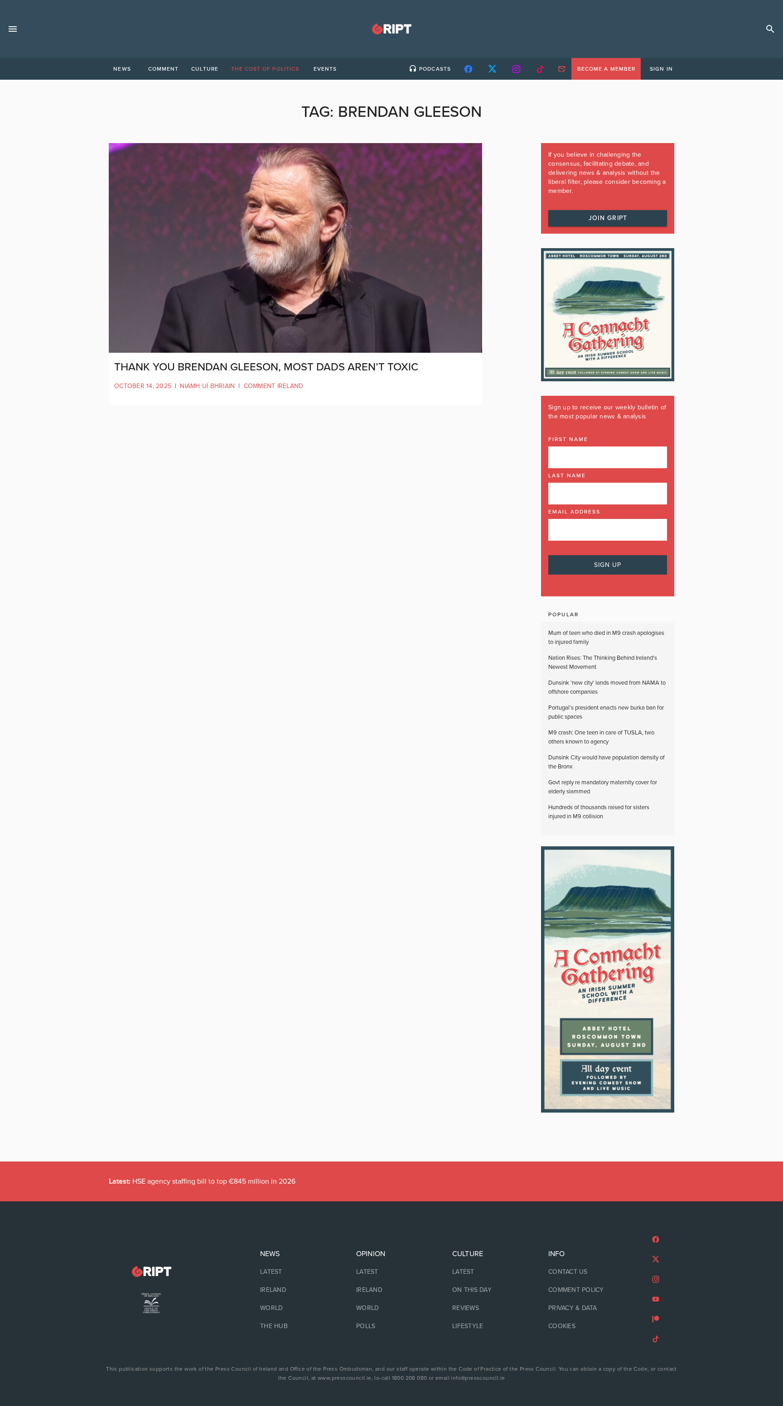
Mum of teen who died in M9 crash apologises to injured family (606, 637)
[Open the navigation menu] (13, 29)
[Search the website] (770, 29)
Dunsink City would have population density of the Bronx (606, 762)
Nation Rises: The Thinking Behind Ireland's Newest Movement (602, 662)
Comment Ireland (274, 386)
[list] (295, 1290)
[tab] (122, 69)
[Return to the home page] (151, 1271)
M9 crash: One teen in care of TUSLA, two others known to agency (601, 737)
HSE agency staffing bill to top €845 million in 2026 (202, 1181)
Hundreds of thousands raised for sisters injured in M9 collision (598, 812)
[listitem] (295, 1272)
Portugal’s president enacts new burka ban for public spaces (606, 712)
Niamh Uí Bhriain (207, 386)
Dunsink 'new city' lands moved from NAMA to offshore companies (607, 687)
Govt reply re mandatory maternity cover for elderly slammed (602, 787)
